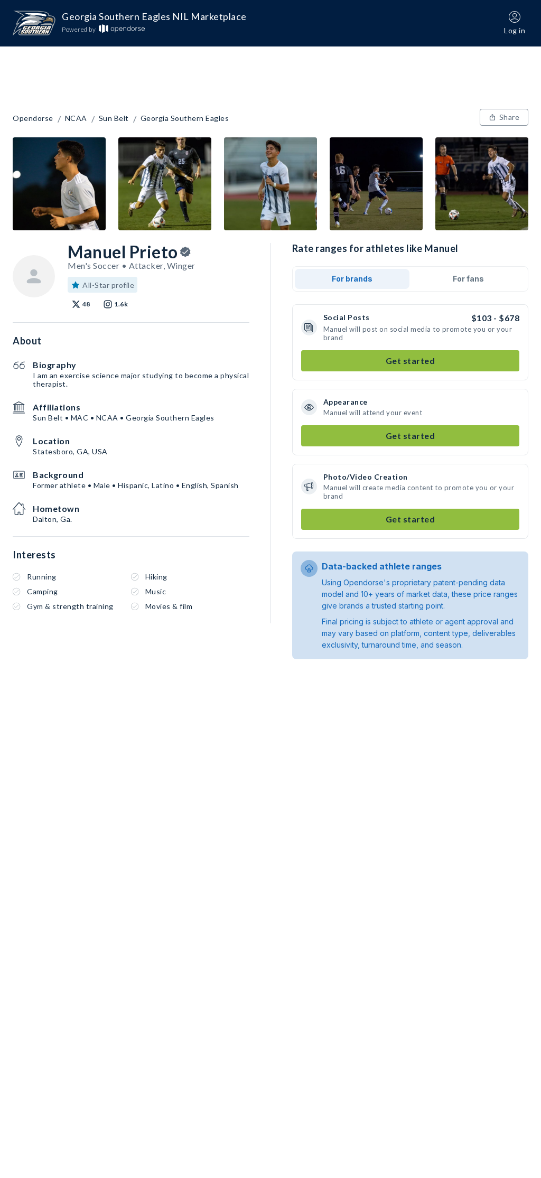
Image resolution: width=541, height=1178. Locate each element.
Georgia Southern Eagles (185, 118)
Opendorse (33, 118)
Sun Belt (114, 118)
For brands (352, 278)
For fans (468, 278)
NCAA (76, 118)
